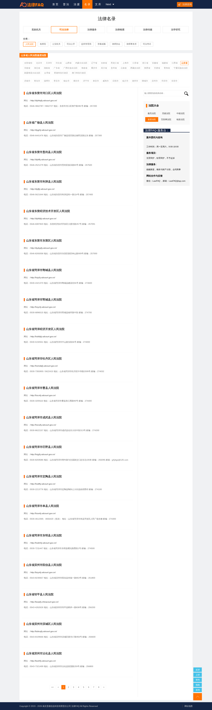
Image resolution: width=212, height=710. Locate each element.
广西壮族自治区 (70, 68)
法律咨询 (187, 4)
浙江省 (145, 63)
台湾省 (47, 73)
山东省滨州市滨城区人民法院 (44, 623)
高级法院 (166, 113)
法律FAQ (75, 706)
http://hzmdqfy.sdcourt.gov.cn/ (44, 366)
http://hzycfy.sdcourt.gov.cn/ (43, 307)
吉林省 (104, 63)
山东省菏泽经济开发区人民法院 (45, 329)
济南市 (27, 81)
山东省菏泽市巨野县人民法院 (44, 446)
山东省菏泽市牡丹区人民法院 (44, 358)
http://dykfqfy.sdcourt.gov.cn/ (43, 218)
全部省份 (28, 63)
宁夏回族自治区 (181, 68)
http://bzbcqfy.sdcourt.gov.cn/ (43, 631)
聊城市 (145, 81)
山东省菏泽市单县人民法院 (42, 505)
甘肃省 (157, 68)
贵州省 (114, 68)
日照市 (115, 81)
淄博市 (47, 81)
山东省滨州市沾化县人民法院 (44, 653)
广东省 (57, 68)
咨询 (198, 690)
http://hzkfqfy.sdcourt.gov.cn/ (43, 336)
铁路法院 (181, 119)
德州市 (135, 81)
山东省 (184, 63)
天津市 (49, 63)
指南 (198, 685)
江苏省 (135, 63)
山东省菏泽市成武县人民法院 (44, 417)
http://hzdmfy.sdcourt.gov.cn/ (43, 543)
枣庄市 (57, 81)
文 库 (98, 4)
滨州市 (155, 81)
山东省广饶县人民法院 (40, 122)
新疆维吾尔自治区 (32, 73)
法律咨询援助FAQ (33, 4)
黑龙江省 (115, 63)
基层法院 (152, 119)
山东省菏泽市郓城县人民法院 (44, 299)
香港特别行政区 (61, 73)
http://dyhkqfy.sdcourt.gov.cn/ (43, 100)
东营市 (174, 81)
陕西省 (147, 68)
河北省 (59, 63)
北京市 (39, 63)
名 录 (87, 4)
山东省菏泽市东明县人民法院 (44, 535)
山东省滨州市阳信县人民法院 (44, 564)
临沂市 (125, 81)
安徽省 (155, 63)
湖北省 (37, 68)
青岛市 (37, 81)
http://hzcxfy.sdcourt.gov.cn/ (43, 395)
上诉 (198, 675)
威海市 (106, 81)
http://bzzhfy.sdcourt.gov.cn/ (43, 661)
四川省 (104, 68)
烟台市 (66, 81)
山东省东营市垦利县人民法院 (44, 152)
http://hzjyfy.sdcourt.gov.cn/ (42, 454)
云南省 (124, 68)
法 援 (77, 4)
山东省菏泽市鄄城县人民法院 (44, 270)
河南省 (27, 68)
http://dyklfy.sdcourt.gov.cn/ (42, 159)
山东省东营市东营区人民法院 (44, 240)
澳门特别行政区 (79, 73)
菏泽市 (165, 81)
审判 (198, 680)
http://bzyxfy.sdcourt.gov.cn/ (43, 572)
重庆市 (94, 68)
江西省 (175, 63)
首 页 (55, 4)
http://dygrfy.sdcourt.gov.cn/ (43, 130)
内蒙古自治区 (81, 63)
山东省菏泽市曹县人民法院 (42, 387)
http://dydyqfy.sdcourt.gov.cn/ (43, 248)
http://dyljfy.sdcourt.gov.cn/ (42, 189)
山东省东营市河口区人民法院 (44, 93)
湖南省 (47, 68)
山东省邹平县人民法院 (40, 594)
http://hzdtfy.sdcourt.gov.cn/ (42, 484)
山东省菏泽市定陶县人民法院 (44, 476)
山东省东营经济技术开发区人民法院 (48, 211)
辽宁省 (94, 63)
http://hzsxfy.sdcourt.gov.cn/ (43, 513)
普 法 (66, 4)
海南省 (84, 68)
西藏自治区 (135, 68)
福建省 (165, 63)
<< (52, 687)
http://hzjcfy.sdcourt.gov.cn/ (42, 277)
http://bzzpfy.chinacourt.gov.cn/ (44, 602)
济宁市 (86, 81)
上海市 (126, 63)
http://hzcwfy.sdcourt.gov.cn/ (43, 425)
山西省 (68, 63)
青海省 (167, 68)
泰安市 (96, 81)
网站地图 (188, 706)
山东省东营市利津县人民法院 (44, 181)
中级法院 (181, 113)
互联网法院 (166, 119)
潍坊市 (76, 81)
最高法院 (152, 113)
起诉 (198, 669)
